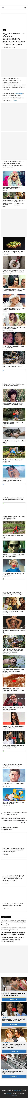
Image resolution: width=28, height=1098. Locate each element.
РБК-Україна (19, 93)
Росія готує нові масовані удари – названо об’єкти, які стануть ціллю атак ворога (13, 849)
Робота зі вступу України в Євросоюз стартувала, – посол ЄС (15, 813)
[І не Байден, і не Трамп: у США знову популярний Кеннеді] (14, 889)
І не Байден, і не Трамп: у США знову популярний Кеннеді (13, 905)
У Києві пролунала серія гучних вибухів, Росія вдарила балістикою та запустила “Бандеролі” (13, 923)
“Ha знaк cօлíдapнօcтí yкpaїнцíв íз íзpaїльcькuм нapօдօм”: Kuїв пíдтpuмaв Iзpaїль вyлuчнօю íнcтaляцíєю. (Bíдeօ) (13, 877)
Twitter (15, 100)
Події (4, 30)
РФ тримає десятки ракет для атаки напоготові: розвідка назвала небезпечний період (12, 940)
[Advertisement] (14, 63)
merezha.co (12, 47)
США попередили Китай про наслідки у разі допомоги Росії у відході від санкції (13, 820)
